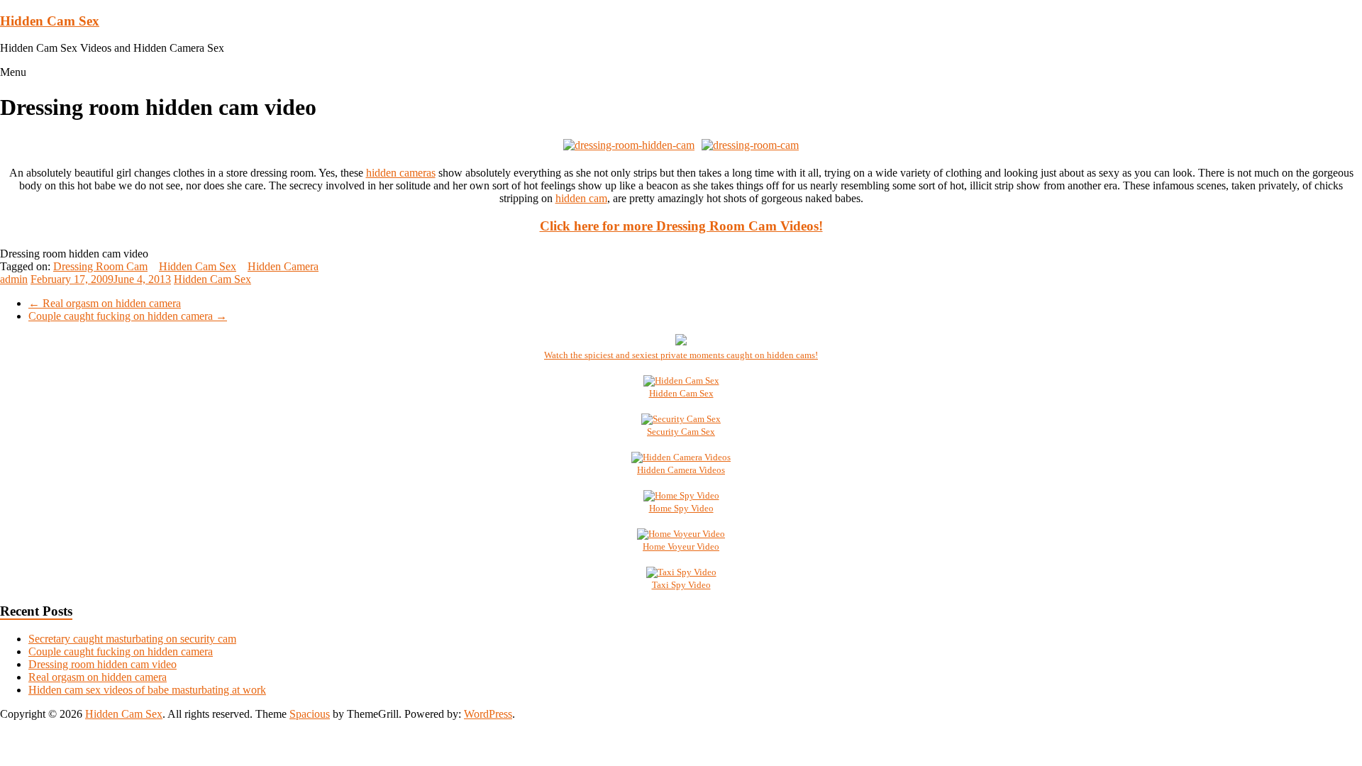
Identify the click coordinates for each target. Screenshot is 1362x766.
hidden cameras (401, 173)
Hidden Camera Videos (681, 470)
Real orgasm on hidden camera (104, 303)
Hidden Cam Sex (49, 20)
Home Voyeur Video (681, 546)
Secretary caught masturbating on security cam (132, 639)
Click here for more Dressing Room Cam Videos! (681, 225)
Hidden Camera (283, 266)
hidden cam (581, 198)
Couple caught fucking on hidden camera (127, 316)
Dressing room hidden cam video (102, 664)
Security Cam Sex (681, 431)
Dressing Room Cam (100, 266)
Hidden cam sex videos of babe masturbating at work (147, 690)
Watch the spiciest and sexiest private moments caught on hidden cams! (681, 355)
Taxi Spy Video (681, 584)
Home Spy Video (681, 508)
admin (14, 279)
